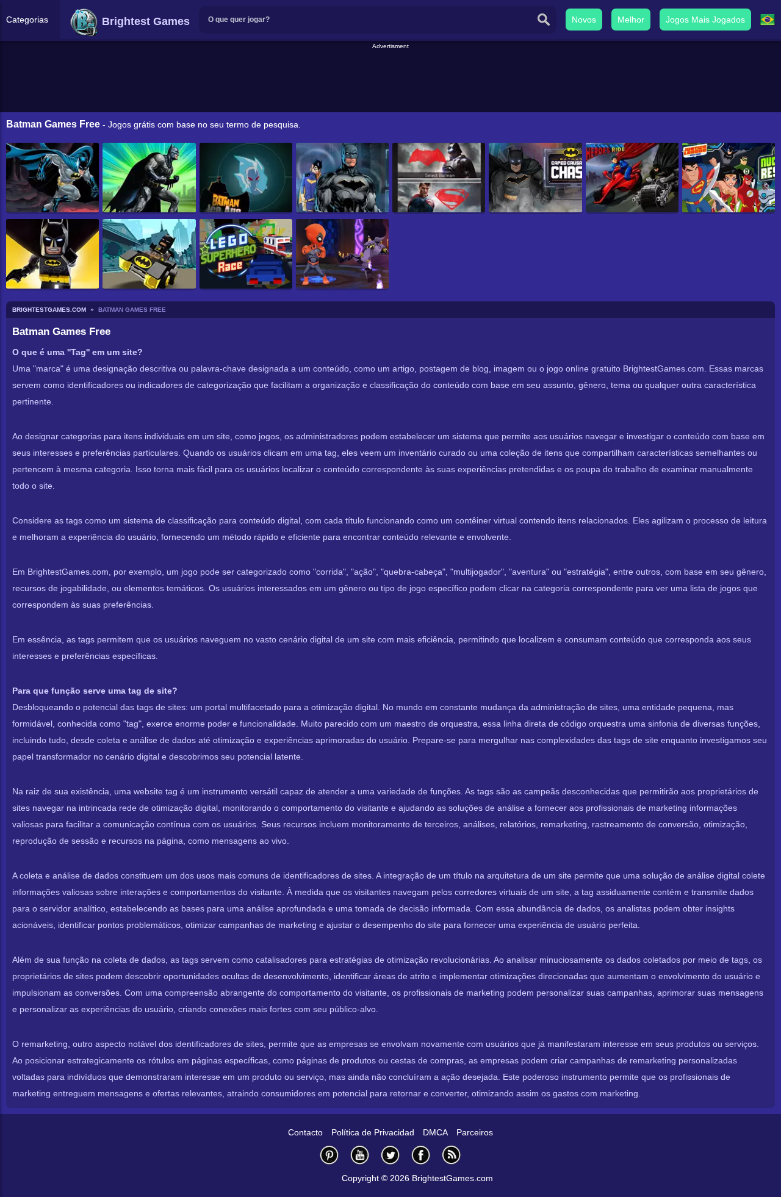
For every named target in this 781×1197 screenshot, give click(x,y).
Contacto (305, 1132)
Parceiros (474, 1132)
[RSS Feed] (451, 1154)
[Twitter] (390, 1154)
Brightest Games (144, 21)
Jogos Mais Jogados (705, 19)
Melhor (630, 19)
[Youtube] (360, 1154)
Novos (584, 19)
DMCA (435, 1132)
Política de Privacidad (372, 1132)
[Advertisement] (390, 78)
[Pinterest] (329, 1154)
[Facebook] (421, 1154)
